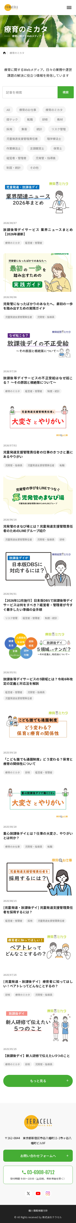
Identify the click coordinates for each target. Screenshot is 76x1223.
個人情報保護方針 (38, 1210)
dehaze (69, 7)
